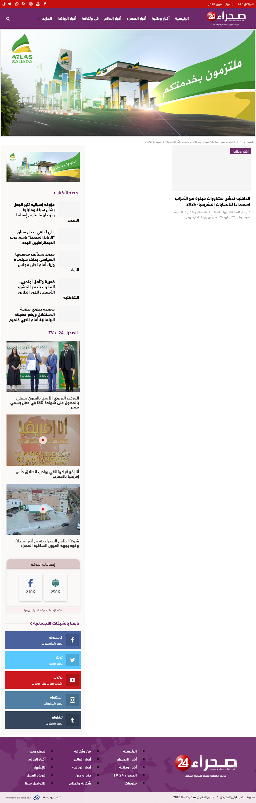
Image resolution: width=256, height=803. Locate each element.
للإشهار (230, 3)
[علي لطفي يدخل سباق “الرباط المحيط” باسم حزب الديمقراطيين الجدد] (69, 236)
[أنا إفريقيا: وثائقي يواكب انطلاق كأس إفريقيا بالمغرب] (43, 440)
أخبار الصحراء (136, 17)
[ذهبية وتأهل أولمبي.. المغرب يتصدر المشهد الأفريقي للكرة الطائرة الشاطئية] (69, 286)
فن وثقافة (90, 17)
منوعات (130, 782)
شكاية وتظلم (80, 782)
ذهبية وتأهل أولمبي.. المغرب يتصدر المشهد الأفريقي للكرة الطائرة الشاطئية (48, 289)
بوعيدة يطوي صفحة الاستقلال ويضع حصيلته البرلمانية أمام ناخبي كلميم (32, 314)
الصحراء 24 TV (125, 774)
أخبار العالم (112, 17)
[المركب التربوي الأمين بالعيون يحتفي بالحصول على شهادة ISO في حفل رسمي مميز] (43, 366)
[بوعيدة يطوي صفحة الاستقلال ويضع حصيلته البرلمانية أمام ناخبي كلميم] (69, 314)
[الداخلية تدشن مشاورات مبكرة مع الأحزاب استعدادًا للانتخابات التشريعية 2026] (211, 168)
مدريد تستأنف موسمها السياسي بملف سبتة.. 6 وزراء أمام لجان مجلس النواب (46, 261)
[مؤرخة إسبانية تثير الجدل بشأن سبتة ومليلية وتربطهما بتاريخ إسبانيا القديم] (69, 209)
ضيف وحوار (36, 750)
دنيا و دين (83, 774)
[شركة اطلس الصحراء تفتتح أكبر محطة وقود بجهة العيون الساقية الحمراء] (43, 509)
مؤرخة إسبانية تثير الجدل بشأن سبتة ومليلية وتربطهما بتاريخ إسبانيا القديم (46, 211)
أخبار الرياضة (67, 17)
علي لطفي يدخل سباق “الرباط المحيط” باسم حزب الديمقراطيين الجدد (32, 236)
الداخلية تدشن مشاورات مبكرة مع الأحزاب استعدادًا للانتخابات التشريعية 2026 (212, 201)
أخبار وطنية (161, 17)
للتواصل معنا (246, 3)
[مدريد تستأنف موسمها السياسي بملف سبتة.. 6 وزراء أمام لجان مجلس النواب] (69, 259)
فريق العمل (215, 3)
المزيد (47, 17)
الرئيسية (182, 17)
